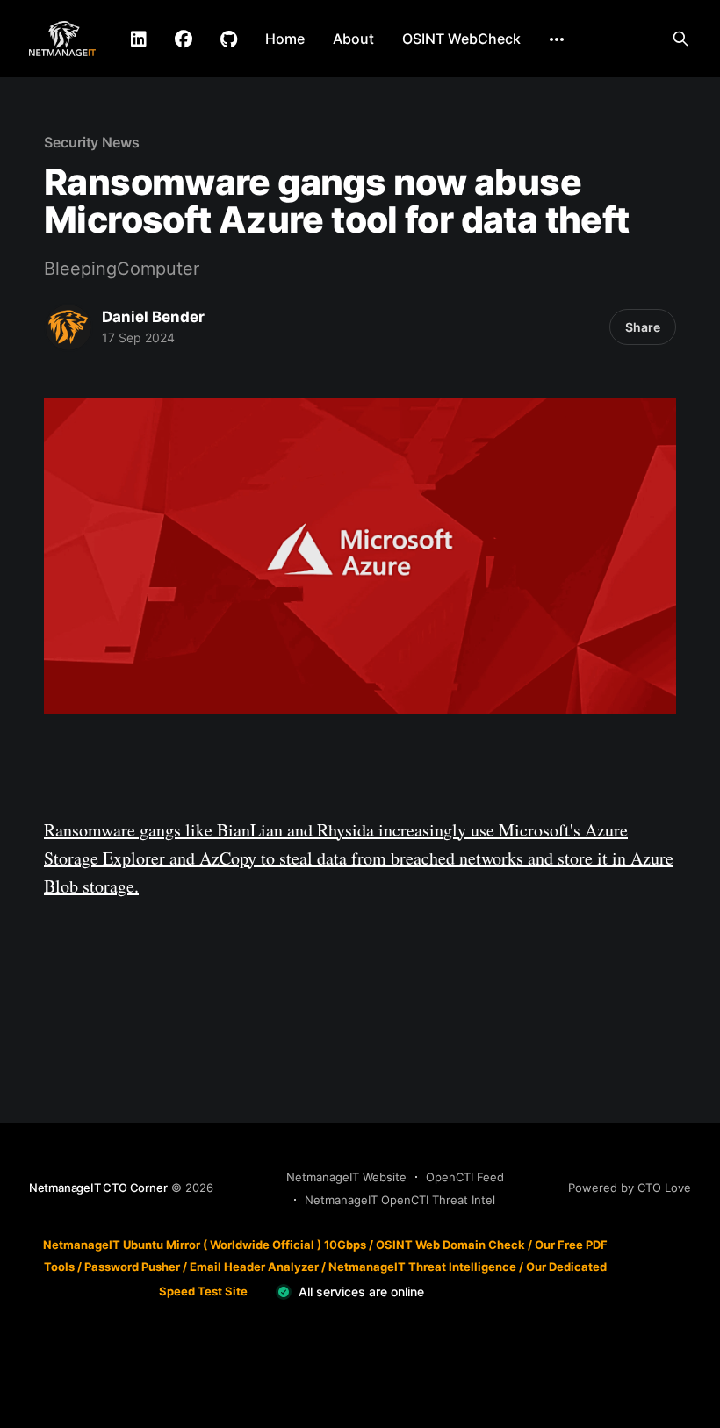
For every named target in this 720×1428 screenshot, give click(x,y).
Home (285, 38)
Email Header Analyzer (254, 1266)
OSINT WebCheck (461, 38)
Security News (92, 142)
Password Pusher (132, 1266)
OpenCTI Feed (465, 1177)
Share (642, 326)
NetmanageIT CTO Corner (98, 1187)
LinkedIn (139, 39)
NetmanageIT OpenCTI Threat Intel (400, 1200)
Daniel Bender (153, 317)
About (353, 38)
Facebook (183, 39)
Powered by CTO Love (629, 1187)
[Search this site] (680, 39)
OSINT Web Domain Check (450, 1245)
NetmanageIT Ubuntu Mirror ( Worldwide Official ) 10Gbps (204, 1245)
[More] (557, 39)
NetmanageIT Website (346, 1177)
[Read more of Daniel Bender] (68, 327)
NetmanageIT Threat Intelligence (422, 1266)
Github (228, 39)
